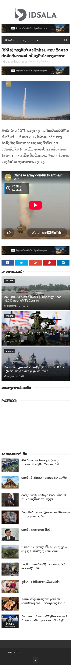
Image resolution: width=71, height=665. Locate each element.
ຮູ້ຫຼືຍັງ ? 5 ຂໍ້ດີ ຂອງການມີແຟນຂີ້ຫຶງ (40, 581)
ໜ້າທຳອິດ (9, 40)
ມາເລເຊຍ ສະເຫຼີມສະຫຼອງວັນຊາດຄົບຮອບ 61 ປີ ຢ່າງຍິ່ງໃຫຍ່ (34, 334)
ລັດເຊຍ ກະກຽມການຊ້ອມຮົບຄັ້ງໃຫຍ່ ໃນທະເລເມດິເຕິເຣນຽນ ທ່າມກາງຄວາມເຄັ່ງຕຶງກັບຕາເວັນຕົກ (34, 369)
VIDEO (36, 61)
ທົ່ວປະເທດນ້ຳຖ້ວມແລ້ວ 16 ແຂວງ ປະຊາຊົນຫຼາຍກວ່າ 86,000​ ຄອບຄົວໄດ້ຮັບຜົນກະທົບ (32, 298)
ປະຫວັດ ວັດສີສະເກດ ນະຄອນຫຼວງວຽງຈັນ (44, 477)
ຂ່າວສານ (45, 61)
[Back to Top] (35, 660)
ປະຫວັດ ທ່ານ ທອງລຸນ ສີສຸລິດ (36, 529)
